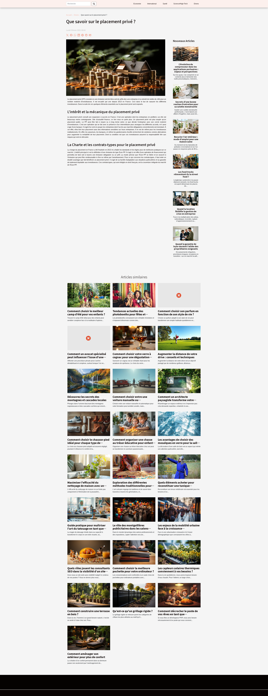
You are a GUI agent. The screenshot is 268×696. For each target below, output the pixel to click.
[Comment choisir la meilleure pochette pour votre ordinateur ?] (134, 552)
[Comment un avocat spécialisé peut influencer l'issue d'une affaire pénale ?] (88, 338)
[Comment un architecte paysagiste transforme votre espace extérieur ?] (179, 381)
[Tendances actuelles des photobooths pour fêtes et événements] (134, 295)
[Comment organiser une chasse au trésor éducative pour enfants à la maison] (134, 424)
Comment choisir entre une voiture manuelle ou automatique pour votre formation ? (130, 401)
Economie (137, 4)
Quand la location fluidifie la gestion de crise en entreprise (185, 211)
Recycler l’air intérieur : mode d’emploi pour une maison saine (185, 139)
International (152, 4)
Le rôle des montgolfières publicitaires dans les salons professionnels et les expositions (133, 528)
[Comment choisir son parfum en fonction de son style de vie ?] (179, 295)
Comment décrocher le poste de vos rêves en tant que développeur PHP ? (178, 614)
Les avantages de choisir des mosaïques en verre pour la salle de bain (178, 443)
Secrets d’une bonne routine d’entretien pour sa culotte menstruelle (185, 104)
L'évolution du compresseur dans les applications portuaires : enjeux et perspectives (185, 68)
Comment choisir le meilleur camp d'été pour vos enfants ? (86, 312)
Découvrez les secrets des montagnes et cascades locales (86, 398)
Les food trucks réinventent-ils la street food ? (186, 174)
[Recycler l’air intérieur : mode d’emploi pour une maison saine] (185, 126)
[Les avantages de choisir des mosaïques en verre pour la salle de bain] (179, 424)
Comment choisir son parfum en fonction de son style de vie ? (178, 312)
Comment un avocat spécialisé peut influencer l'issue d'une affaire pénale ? (86, 357)
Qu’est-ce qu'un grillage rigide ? (133, 611)
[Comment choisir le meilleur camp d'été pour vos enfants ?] (88, 295)
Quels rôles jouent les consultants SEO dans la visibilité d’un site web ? (88, 571)
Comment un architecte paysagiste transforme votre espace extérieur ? (176, 400)
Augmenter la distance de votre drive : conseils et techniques (177, 355)
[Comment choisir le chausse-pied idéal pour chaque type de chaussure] (88, 424)
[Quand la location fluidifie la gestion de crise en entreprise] (185, 198)
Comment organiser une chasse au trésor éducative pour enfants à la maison (133, 443)
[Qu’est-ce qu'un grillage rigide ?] (134, 595)
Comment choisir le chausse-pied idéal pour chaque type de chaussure (88, 443)
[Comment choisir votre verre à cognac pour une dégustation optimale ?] (134, 338)
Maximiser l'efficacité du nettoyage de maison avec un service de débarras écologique (86, 486)
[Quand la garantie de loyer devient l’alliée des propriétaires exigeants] (185, 233)
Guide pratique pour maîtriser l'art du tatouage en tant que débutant (86, 528)
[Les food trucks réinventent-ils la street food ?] (185, 161)
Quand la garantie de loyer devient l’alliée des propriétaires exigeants (185, 246)
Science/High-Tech (180, 4)
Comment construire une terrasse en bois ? (88, 612)
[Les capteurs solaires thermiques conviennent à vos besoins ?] (179, 552)
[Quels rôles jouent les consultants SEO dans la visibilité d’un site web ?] (88, 552)
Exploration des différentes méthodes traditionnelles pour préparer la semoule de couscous (133, 486)
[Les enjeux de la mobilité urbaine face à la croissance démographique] (179, 509)
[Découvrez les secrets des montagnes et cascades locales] (88, 381)
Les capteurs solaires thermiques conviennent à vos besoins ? (178, 569)
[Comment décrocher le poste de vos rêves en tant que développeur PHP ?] (179, 595)
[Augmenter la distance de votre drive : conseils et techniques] (179, 338)
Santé (165, 4)
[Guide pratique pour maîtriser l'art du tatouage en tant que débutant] (88, 509)
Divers (196, 4)
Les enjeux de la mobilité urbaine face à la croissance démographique (179, 528)
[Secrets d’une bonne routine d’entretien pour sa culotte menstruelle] (185, 91)
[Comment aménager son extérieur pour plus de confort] (88, 638)
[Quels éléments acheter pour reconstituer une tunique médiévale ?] (179, 466)
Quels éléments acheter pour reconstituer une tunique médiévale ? (176, 486)
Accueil (69, 15)
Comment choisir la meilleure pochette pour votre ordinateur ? (133, 569)
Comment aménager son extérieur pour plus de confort (86, 655)
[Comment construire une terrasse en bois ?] (88, 595)
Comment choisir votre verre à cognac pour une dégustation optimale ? (132, 357)
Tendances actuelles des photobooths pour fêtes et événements (129, 314)
